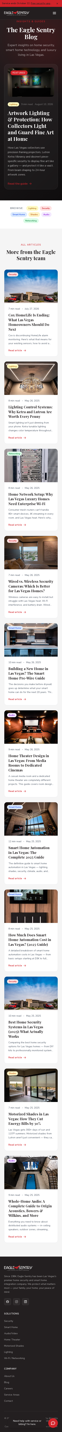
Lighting (8, 1352)
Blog (6, 1382)
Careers (8, 1388)
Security (8, 1321)
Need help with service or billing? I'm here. (27, 1422)
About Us (9, 1376)
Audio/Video (11, 1333)
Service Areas (11, 1394)
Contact (8, 1401)
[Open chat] (53, 1423)
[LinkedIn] (25, 1301)
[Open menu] (54, 13)
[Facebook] (7, 1301)
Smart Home (11, 1327)
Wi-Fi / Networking (14, 1358)
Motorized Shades (14, 1345)
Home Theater (12, 1339)
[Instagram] (16, 1301)
